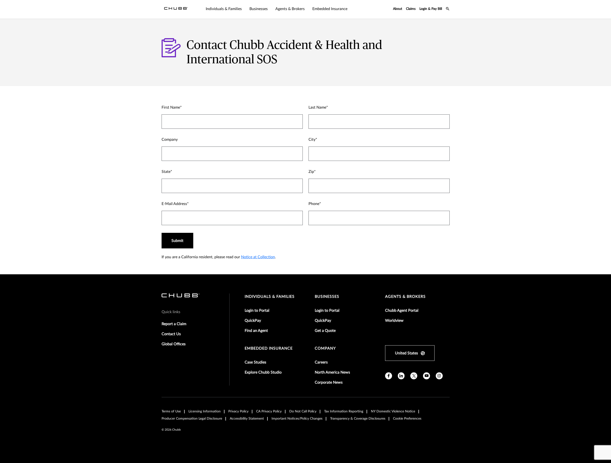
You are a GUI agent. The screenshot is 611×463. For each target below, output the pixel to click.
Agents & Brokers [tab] (290, 9)
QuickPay (253, 320)
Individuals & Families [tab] (224, 9)
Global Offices (174, 344)
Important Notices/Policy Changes (297, 418)
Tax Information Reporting (343, 411)
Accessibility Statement (247, 418)
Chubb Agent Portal (401, 310)
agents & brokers (405, 297)
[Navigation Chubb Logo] (176, 9)
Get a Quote (325, 331)
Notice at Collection (258, 257)
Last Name (317, 107)
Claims (411, 9)
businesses (327, 297)
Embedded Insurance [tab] (329, 9)
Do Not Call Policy (302, 411)
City (312, 139)
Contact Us (171, 334)
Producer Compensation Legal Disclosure (192, 418)
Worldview (394, 320)
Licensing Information (204, 411)
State (166, 172)
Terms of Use (171, 411)
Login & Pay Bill (430, 9)
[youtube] (426, 375)
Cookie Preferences (407, 418)
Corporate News (329, 382)
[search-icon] (448, 9)
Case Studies (255, 362)
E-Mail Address (174, 204)
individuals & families (270, 297)
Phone (314, 204)
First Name (171, 107)
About (397, 9)
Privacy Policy (238, 411)
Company (170, 139)
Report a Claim (174, 324)
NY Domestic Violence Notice (393, 411)
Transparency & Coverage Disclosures (357, 418)
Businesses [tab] (258, 9)
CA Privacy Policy (269, 411)
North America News (332, 372)
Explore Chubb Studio (263, 372)
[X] (413, 375)
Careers (321, 362)
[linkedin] (401, 375)
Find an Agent (256, 331)
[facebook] (388, 375)
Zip (311, 172)
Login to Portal (257, 310)
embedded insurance (269, 348)
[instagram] (439, 375)
